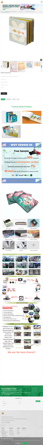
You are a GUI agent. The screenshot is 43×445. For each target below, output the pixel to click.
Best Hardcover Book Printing (5, 12)
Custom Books (11, 434)
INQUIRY (4, 93)
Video (18, 429)
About (3, 428)
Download (14, 99)
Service (18, 428)
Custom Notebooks (11, 430)
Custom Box (11, 432)
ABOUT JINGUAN (3, 430)
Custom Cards (11, 433)
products (11, 428)
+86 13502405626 (7, 394)
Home (1, 11)
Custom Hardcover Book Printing (29, 11)
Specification (3, 99)
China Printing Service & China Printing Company (11, 11)
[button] (41, 66)
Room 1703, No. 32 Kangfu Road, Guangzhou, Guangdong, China (16, 392)
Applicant (18, 432)
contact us (24, 428)
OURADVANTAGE (5, 432)
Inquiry (18, 99)
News (18, 431)
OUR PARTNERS (4, 435)
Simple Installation (9, 99)
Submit (38, 401)
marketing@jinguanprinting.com (9, 393)
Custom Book (21, 11)
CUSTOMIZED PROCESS (4, 434)
